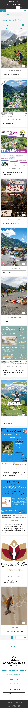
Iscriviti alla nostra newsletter (14, 674)
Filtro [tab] (21, 29)
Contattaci (15, 694)
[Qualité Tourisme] (9, 706)
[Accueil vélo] (19, 706)
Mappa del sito (18, 702)
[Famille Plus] (14, 706)
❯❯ (25, 637)
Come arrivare (15, 689)
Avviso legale (9, 702)
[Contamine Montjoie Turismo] (14, 661)
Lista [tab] (7, 29)
